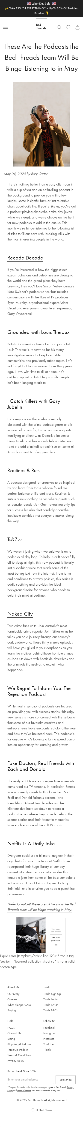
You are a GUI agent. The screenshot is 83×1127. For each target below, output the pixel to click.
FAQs (11, 1028)
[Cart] (77, 27)
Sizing (11, 1039)
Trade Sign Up (52, 994)
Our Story (13, 994)
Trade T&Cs (50, 1010)
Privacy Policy (15, 1061)
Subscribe (65, 1080)
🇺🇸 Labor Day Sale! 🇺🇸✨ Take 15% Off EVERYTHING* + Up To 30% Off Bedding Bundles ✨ (41, 8)
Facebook (49, 1028)
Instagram (49, 1033)
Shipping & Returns (19, 1044)
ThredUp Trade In (18, 1050)
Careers (12, 999)
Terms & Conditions (19, 1055)
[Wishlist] (68, 27)
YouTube (48, 1044)
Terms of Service (24, 1090)
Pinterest (48, 1039)
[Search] (59, 27)
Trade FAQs (50, 1005)
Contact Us (14, 1033)
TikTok (47, 1050)
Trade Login (50, 999)
